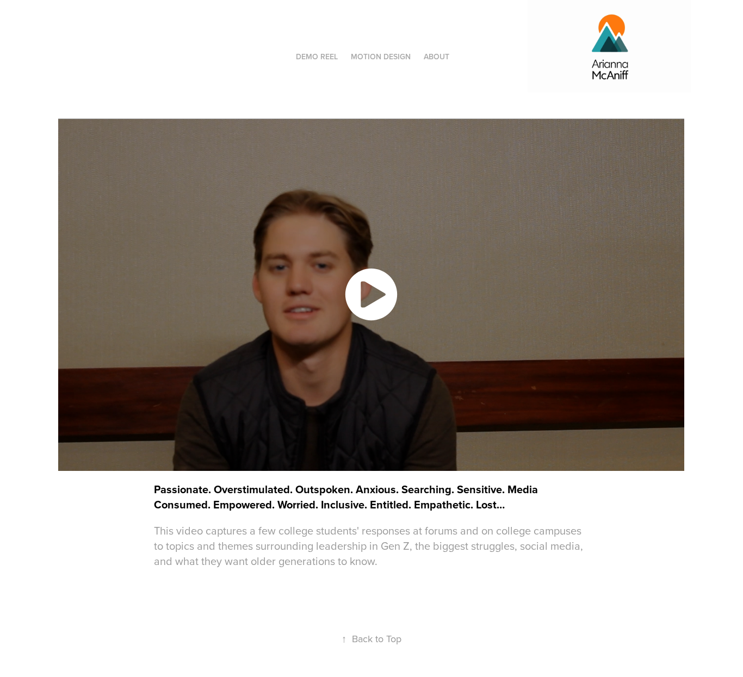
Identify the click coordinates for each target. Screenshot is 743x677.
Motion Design (381, 56)
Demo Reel (317, 56)
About (436, 56)
